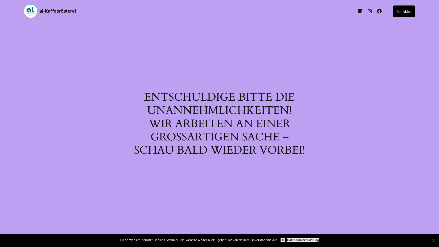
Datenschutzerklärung (303, 240)
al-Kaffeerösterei (57, 11)
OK (283, 240)
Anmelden (404, 11)
